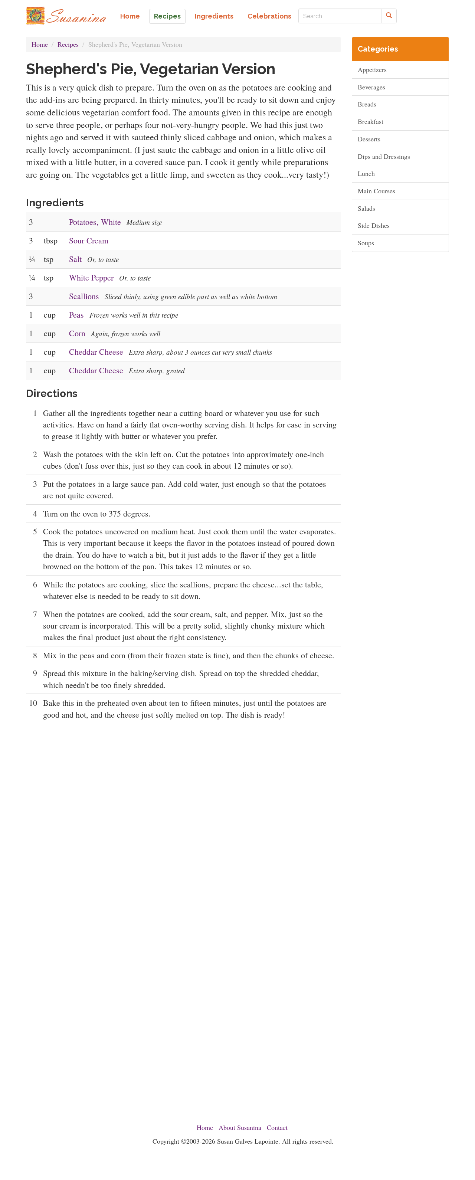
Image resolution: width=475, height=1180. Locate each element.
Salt (75, 258)
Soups (366, 242)
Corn (77, 333)
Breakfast (370, 121)
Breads (367, 103)
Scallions (84, 296)
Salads (366, 208)
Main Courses (376, 190)
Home (130, 16)
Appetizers (372, 69)
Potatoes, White (95, 221)
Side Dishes (374, 225)
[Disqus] (183, 824)
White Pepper (91, 277)
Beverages (371, 86)
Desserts (369, 138)
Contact (277, 1127)
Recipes (167, 16)
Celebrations (269, 16)
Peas (76, 314)
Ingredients (214, 16)
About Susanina (240, 1127)
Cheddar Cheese (96, 351)
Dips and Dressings (384, 156)
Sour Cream (88, 240)
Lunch (366, 173)
